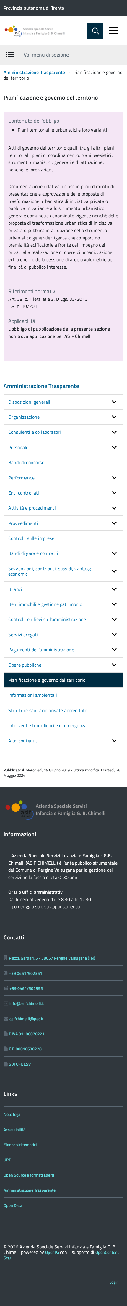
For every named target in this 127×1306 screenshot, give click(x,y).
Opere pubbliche (24, 664)
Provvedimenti (23, 523)
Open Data (13, 1205)
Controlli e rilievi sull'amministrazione (47, 619)
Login (114, 1282)
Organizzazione (24, 416)
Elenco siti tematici (20, 1144)
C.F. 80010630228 (25, 1049)
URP (7, 1159)
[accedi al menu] (113, 30)
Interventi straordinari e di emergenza (47, 725)
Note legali (13, 1114)
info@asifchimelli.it (26, 1003)
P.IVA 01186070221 (27, 1034)
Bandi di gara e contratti (33, 553)
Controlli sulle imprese (31, 538)
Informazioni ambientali (32, 695)
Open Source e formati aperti (29, 1175)
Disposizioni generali (29, 401)
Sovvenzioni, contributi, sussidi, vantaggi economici (50, 571)
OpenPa (52, 1252)
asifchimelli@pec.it (26, 1019)
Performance (21, 477)
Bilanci (15, 589)
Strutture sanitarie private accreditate (47, 710)
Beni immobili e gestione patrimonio (45, 604)
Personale (18, 447)
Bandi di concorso (26, 462)
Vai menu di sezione (46, 55)
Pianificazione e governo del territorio (46, 680)
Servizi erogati (23, 634)
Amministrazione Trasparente (34, 72)
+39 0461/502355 (26, 988)
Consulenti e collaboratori (34, 432)
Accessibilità (14, 1129)
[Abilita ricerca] (95, 31)
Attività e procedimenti (32, 507)
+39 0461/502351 (25, 973)
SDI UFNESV (20, 1064)
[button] (114, 402)
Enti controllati (23, 492)
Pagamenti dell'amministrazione (41, 649)
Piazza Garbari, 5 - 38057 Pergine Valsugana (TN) (52, 958)
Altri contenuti (23, 740)
